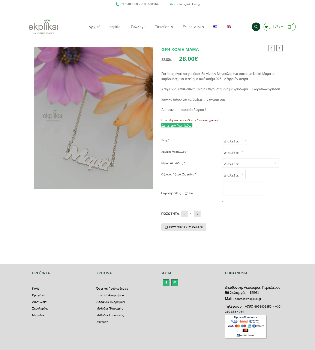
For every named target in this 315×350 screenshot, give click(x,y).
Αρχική (94, 26)
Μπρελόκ (38, 315)
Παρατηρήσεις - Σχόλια (177, 193)
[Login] (276, 26)
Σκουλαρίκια (40, 308)
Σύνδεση (102, 321)
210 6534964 (150, 4)
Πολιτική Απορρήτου (110, 295)
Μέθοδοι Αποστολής (110, 315)
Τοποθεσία (164, 26)
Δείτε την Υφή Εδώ (176, 125)
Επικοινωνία (193, 26)
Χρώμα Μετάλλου (174, 151)
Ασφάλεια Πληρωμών (110, 302)
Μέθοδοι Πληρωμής (109, 308)
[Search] (256, 26)
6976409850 (263, 306)
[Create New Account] (282, 26)
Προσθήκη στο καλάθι (186, 227)
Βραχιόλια (38, 295)
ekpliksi (115, 26)
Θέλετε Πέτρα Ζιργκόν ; (178, 174)
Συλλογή (138, 26)
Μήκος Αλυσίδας (173, 163)
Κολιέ (35, 288)
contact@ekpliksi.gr (187, 4)
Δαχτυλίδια (39, 302)
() (270, 27)
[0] (289, 27)
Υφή (165, 140)
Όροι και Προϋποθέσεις (112, 288)
